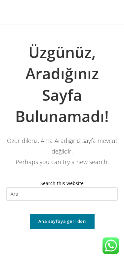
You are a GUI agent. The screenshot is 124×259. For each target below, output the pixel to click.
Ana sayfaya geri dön (62, 221)
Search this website (62, 183)
